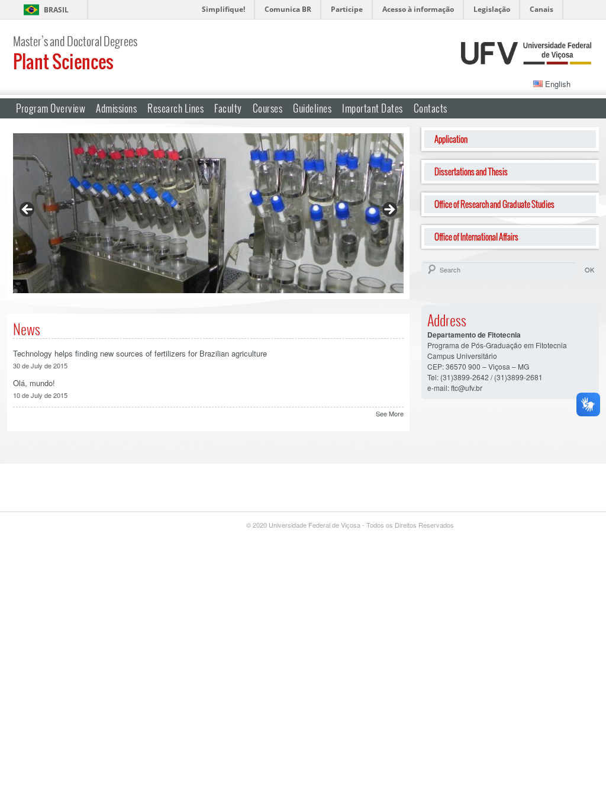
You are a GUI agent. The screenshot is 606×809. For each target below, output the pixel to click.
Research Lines (175, 108)
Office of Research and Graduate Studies (494, 204)
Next (389, 210)
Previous (28, 210)
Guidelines (312, 108)
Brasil (56, 10)
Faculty (228, 108)
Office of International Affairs (476, 236)
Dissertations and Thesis (471, 171)
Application (451, 139)
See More (390, 413)
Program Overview (50, 108)
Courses (268, 108)
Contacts (430, 108)
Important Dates (372, 108)
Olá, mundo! (34, 383)
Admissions (116, 108)
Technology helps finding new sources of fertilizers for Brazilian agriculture (140, 353)
